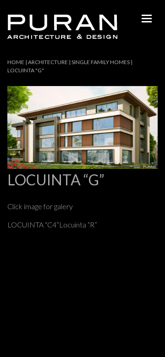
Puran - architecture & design (62, 27)
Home (15, 62)
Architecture (48, 62)
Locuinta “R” (78, 224)
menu (146, 18)
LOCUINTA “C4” (33, 224)
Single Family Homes (101, 62)
